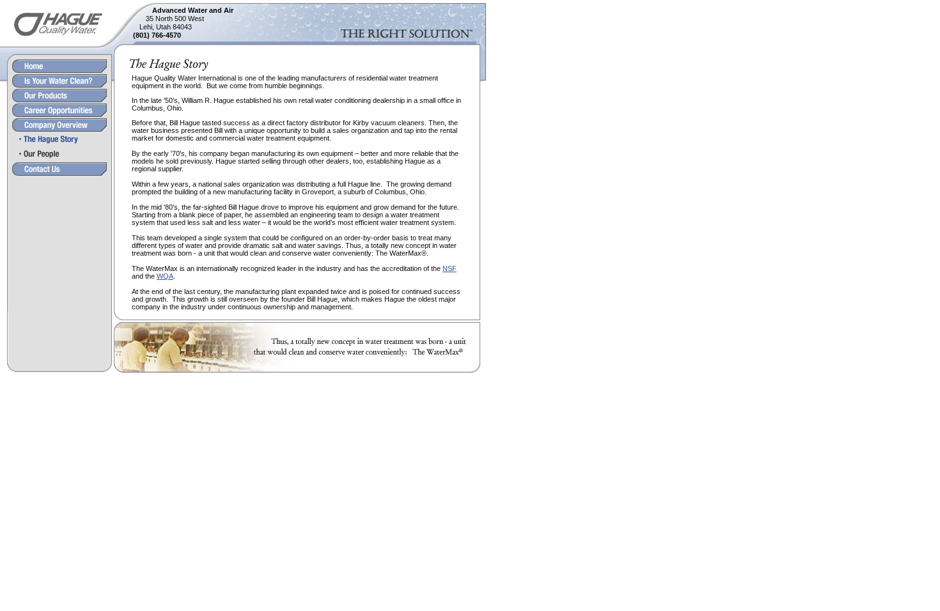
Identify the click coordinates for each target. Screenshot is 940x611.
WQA (165, 276)
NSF (450, 268)
